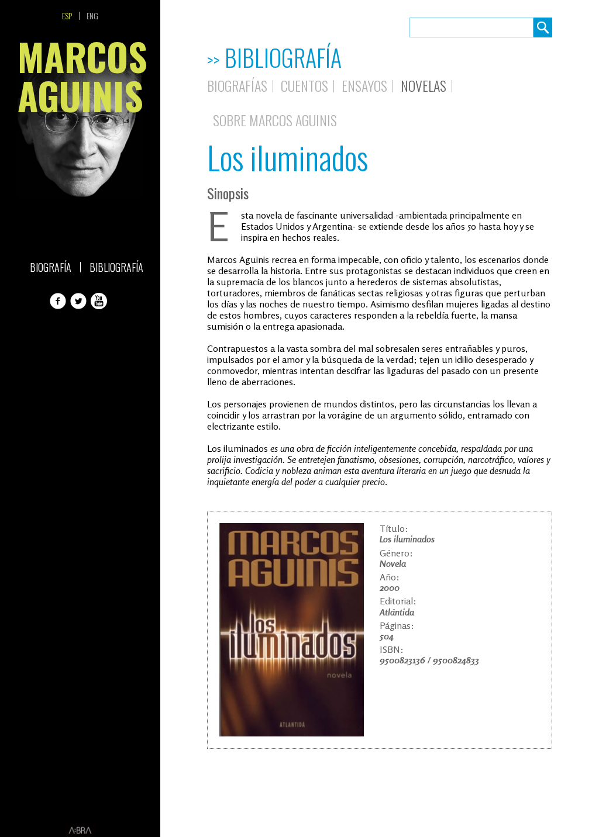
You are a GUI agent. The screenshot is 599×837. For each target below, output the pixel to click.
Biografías (237, 85)
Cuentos (304, 85)
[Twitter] (79, 301)
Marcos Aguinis (80, 80)
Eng (92, 16)
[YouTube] (100, 301)
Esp (67, 16)
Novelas (423, 85)
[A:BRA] (80, 830)
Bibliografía (116, 267)
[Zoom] (291, 629)
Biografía (50, 267)
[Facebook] (59, 301)
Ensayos (364, 85)
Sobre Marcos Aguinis (275, 119)
